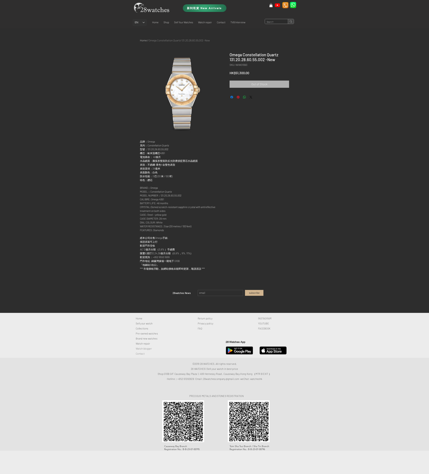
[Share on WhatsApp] (244, 97)
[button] (166, 22)
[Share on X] (251, 97)
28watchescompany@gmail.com (221, 378)
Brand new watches (146, 338)
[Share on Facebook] (232, 97)
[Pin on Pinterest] (238, 97)
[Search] (291, 21)
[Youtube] (277, 5)
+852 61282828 (185, 378)
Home (143, 40)
